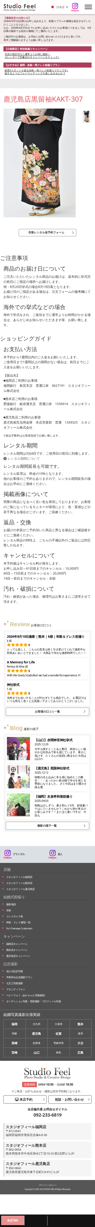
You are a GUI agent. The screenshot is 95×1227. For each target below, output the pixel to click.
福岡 (15, 1024)
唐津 (80, 1033)
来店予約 (26, 1099)
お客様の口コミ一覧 (47, 711)
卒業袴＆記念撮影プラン (19, 977)
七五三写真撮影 (14, 983)
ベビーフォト (26, 995)
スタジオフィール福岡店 (19, 877)
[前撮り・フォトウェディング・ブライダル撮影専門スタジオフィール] (21, 7)
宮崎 (15, 1052)
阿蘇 (14, 1033)
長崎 (15, 1043)
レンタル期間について (23, 458)
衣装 (8, 910)
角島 (58, 1052)
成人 (60, 854)
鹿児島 (36, 1033)
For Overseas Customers (19, 928)
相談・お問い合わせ (69, 1099)
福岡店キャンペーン (17, 944)
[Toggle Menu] (88, 7)
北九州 (36, 1024)
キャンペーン (14, 936)
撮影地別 (11, 904)
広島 (80, 1052)
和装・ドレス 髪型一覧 (18, 922)
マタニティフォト (15, 989)
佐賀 (59, 1033)
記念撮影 (10, 963)
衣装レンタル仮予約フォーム (46, 232)
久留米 (58, 1024)
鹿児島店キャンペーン (18, 956)
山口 (37, 1052)
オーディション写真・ (33, 1001)
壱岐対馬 (58, 1043)
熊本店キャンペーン (17, 950)
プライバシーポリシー (47, 1185)
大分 (80, 1043)
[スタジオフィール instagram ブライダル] (75, 7)
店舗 (7, 869)
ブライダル (19, 854)
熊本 (80, 1024)
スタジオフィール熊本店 (19, 883)
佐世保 (36, 1043)
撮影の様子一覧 (47, 825)
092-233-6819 (47, 1115)
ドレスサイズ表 (14, 916)
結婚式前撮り (14, 896)
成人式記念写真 (14, 971)
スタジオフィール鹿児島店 (20, 889)
